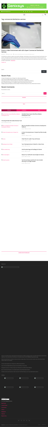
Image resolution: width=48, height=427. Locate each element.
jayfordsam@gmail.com (6, 11)
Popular (9, 110)
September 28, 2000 (8, 122)
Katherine (3, 54)
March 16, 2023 (27, 151)
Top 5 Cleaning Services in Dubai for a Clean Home (33, 144)
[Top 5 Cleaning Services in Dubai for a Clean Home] (6, 144)
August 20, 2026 (29, 135)
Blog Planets (3, 403)
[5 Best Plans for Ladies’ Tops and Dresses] (3, 138)
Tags (39, 110)
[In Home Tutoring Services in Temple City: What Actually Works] (9, 132)
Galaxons (3, 413)
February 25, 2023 (28, 140)
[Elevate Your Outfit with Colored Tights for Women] (5, 154)
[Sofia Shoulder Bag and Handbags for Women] (5, 149)
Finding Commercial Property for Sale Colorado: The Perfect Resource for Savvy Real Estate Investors (21, 83)
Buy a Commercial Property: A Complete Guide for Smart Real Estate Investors (16, 82)
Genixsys (3, 424)
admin (23, 117)
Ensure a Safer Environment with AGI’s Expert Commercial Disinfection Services (22, 51)
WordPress (16, 424)
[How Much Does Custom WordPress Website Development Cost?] (11, 114)
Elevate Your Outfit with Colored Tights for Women (33, 154)
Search (2, 69)
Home (39, 424)
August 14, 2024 (9, 54)
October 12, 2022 (28, 117)
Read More (13, 60)
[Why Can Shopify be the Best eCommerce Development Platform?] (11, 125)
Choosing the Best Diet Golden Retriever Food (11, 120)
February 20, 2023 (28, 128)
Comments (24, 110)
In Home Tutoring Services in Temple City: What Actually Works (13, 78)
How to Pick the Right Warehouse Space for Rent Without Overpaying (14, 79)
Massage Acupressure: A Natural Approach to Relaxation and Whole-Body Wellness (17, 80)
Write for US (44, 424)
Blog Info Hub (3, 415)
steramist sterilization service (29, 54)
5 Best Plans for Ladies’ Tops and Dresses (31, 139)
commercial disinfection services (19, 54)
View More (4, 62)
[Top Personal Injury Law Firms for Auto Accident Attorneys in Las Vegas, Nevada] (11, 160)
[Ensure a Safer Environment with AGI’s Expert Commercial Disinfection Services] (24, 35)
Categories (3, 398)
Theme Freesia (11, 424)
